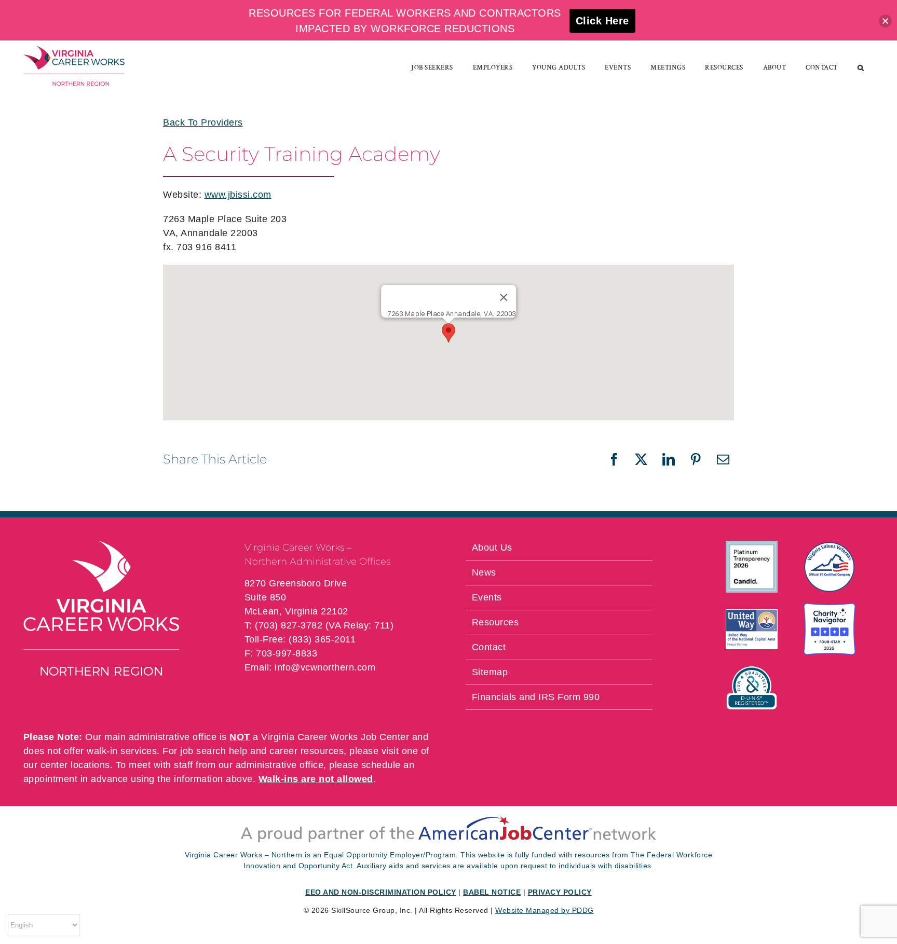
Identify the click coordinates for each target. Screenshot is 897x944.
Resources (495, 622)
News (484, 572)
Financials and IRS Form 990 (536, 697)
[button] (861, 67)
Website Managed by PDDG (544, 910)
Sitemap (490, 672)
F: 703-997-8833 (281, 653)
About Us (492, 547)
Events (487, 597)
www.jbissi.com (238, 194)
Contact (489, 647)
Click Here (602, 20)
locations (90, 765)
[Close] (503, 297)
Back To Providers (203, 122)
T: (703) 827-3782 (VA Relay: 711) (319, 625)
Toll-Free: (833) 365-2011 (300, 639)
